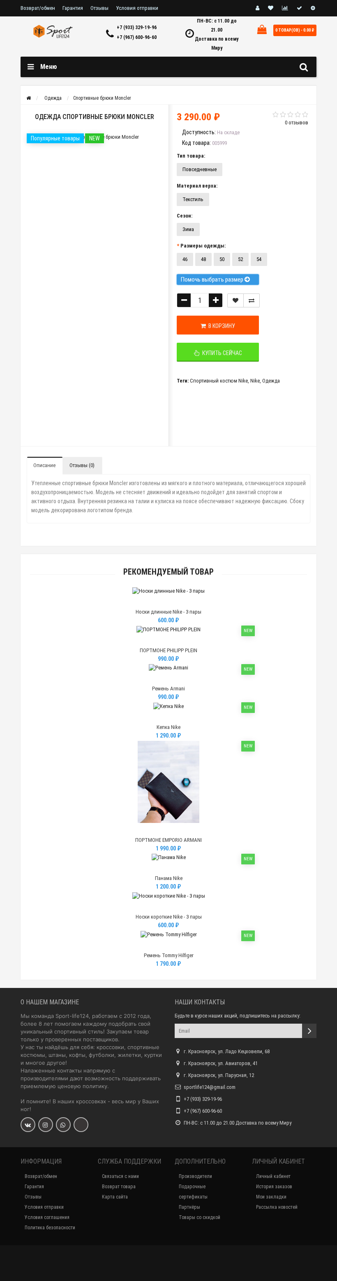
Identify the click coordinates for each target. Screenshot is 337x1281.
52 (240, 259)
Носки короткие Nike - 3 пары (169, 917)
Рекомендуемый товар (168, 572)
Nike (255, 381)
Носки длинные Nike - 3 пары (168, 612)
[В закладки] (235, 300)
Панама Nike (168, 878)
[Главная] (28, 98)
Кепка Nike (168, 727)
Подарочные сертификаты (193, 1192)
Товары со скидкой (199, 1217)
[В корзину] (149, 601)
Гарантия (72, 8)
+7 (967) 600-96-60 (137, 37)
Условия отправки (137, 8)
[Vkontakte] (28, 1124)
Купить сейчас (221, 353)
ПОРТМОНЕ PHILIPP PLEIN (168, 650)
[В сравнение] (251, 300)
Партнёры (189, 1207)
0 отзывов (296, 122)
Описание (44, 465)
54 (258, 259)
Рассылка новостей (277, 1207)
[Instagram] (45, 1124)
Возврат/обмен (38, 8)
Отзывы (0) (82, 465)
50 (221, 259)
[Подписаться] (309, 1031)
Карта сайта (115, 1197)
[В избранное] (168, 601)
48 (203, 259)
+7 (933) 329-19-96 (137, 27)
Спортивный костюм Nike (219, 381)
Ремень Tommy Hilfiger (169, 955)
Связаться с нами (120, 1176)
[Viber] (81, 1124)
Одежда (271, 381)
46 (184, 259)
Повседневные (199, 169)
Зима (188, 229)
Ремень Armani (168, 688)
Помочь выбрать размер (213, 279)
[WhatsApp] (63, 1124)
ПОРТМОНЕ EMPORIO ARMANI (168, 840)
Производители (195, 1176)
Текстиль (192, 199)
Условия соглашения (47, 1217)
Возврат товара (119, 1186)
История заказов (274, 1186)
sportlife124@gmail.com (209, 1087)
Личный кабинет (273, 1176)
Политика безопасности (50, 1228)
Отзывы (99, 8)
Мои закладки (271, 1197)
